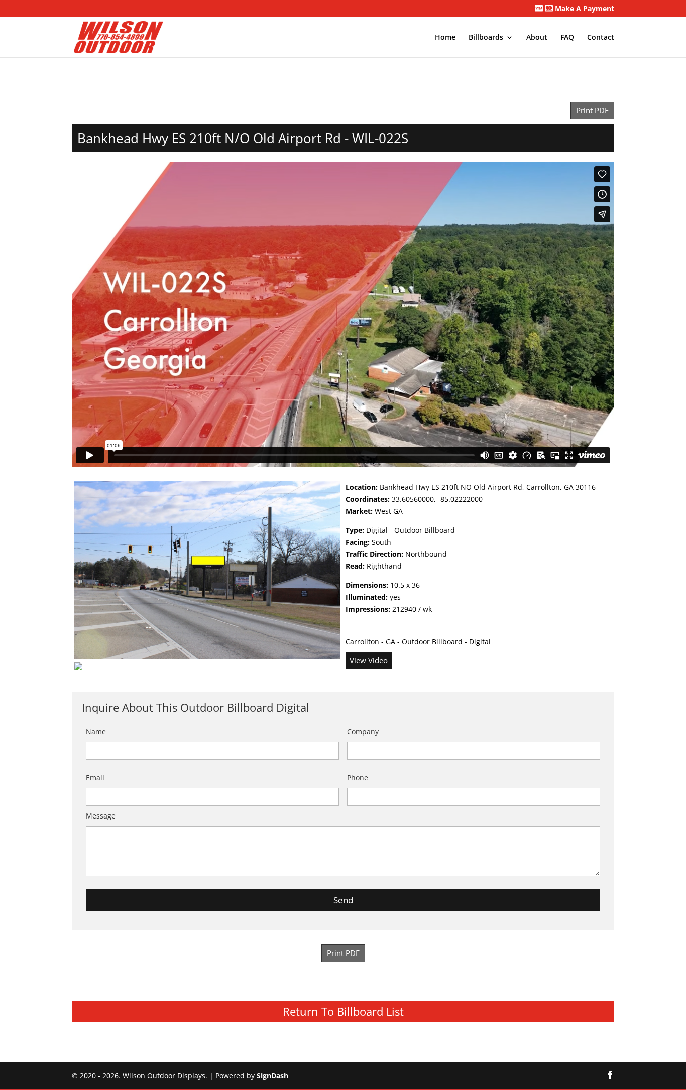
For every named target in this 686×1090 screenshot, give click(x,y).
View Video (369, 660)
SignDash (272, 1075)
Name (96, 731)
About (536, 38)
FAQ (567, 38)
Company (363, 731)
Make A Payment (583, 9)
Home (445, 38)
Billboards (486, 38)
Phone (357, 777)
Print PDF (592, 110)
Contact (600, 38)
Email (95, 777)
